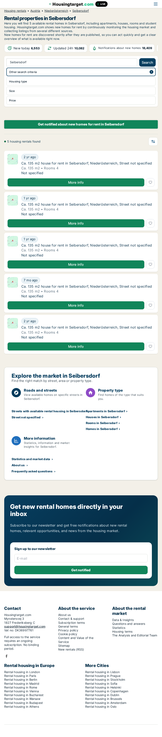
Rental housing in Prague (102, 676)
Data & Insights (123, 620)
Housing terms (122, 631)
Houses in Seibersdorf (102, 417)
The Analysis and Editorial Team (134, 635)
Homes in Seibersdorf (102, 429)
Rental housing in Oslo (100, 706)
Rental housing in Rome (20, 687)
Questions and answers (128, 623)
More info (76, 182)
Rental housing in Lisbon (102, 672)
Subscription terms (71, 622)
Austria (35, 10)
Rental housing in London (22, 672)
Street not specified (26, 417)
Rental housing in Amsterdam (105, 703)
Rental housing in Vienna (21, 691)
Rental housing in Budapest (23, 703)
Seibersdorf (80, 10)
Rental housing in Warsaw (22, 699)
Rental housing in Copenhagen (106, 691)
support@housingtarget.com (24, 626)
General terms (68, 626)
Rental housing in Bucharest (23, 695)
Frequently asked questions (32, 471)
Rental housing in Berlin (20, 679)
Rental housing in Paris (20, 676)
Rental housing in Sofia (101, 683)
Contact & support (71, 618)
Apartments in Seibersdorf (105, 411)
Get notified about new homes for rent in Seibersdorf (81, 124)
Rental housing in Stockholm (105, 679)
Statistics (118, 627)
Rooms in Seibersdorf (101, 423)
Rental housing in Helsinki (103, 687)
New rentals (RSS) (71, 649)
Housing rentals (15, 10)
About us (18, 465)
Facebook (6, 656)
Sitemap (64, 645)
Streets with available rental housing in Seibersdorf (49, 411)
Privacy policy (68, 630)
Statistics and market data (31, 459)
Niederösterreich (56, 10)
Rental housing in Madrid (21, 683)
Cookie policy (67, 634)
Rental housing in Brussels (103, 699)
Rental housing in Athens (21, 706)
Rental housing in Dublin (102, 695)
